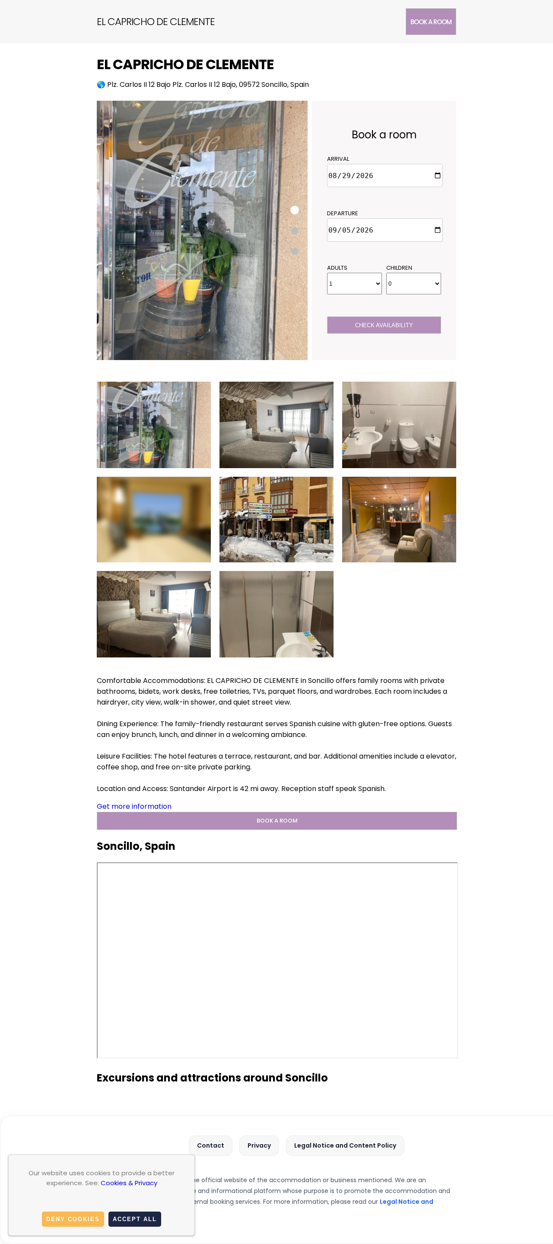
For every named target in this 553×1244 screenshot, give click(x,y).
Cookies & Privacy (129, 1182)
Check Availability (384, 325)
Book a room (430, 21)
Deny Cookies (73, 1219)
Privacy (259, 1145)
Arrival (338, 159)
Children (399, 268)
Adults (337, 268)
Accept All (135, 1219)
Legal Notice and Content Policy (345, 1145)
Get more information (134, 806)
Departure (342, 213)
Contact (210, 1145)
